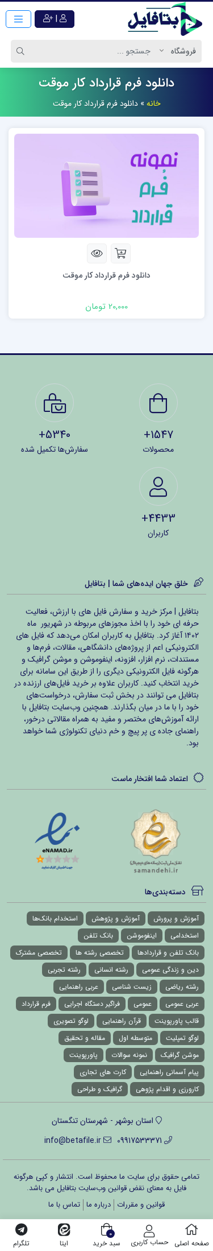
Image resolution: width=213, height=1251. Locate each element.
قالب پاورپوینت (176, 1020)
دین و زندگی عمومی (170, 969)
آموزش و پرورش (176, 918)
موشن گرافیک (180, 1055)
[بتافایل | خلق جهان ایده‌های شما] (167, 19)
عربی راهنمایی (78, 986)
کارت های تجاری (103, 1072)
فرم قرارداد (36, 1003)
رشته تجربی (64, 969)
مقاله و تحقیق (84, 1038)
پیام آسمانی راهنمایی (169, 1072)
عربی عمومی (182, 1003)
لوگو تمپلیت (182, 1038)
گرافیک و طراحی (99, 1089)
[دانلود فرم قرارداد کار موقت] (106, 185)
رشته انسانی (111, 969)
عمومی (142, 1003)
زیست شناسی (132, 986)
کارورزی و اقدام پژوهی (167, 1089)
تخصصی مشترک (39, 952)
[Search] (22, 51)
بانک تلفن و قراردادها (168, 952)
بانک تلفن (98, 935)
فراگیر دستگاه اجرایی (92, 1003)
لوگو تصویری (71, 1020)
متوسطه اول (135, 1038)
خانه (154, 103)
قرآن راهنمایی (121, 1020)
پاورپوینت (83, 1055)
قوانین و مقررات (141, 1205)
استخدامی (184, 935)
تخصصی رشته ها (100, 952)
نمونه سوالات (129, 1055)
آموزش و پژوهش (115, 918)
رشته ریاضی (182, 986)
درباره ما (98, 1205)
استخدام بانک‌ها (55, 918)
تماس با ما (64, 1205)
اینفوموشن (142, 935)
